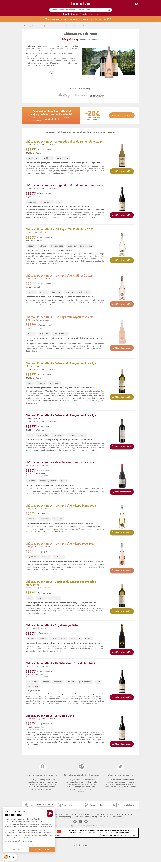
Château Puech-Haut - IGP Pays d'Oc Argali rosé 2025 (60, 317)
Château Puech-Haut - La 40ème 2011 (50, 715)
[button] (9, 857)
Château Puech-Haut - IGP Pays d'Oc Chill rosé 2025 (59, 275)
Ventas (26, 26)
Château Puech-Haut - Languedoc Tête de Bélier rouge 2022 (64, 185)
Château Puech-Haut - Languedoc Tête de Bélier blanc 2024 (64, 141)
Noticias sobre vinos (125, 814)
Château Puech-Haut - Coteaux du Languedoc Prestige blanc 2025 (61, 364)
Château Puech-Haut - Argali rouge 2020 (52, 625)
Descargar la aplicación (68, 817)
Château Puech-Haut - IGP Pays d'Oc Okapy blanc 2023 (61, 505)
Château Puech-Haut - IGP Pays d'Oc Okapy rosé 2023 (60, 543)
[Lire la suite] (51, 73)
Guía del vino (37, 26)
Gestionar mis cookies (113, 817)
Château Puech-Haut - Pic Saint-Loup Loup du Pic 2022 (61, 462)
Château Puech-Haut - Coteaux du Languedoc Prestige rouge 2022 (61, 416)
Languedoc (30, 65)
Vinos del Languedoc (54, 26)
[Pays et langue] (136, 4)
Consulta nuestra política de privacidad (18, 841)
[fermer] (158, 19)
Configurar (15, 849)
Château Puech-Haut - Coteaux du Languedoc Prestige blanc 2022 (61, 583)
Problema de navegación (91, 817)
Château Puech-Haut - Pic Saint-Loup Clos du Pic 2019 (60, 663)
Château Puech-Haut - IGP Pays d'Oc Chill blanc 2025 (60, 229)
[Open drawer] (25, 4)
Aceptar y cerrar (42, 849)
